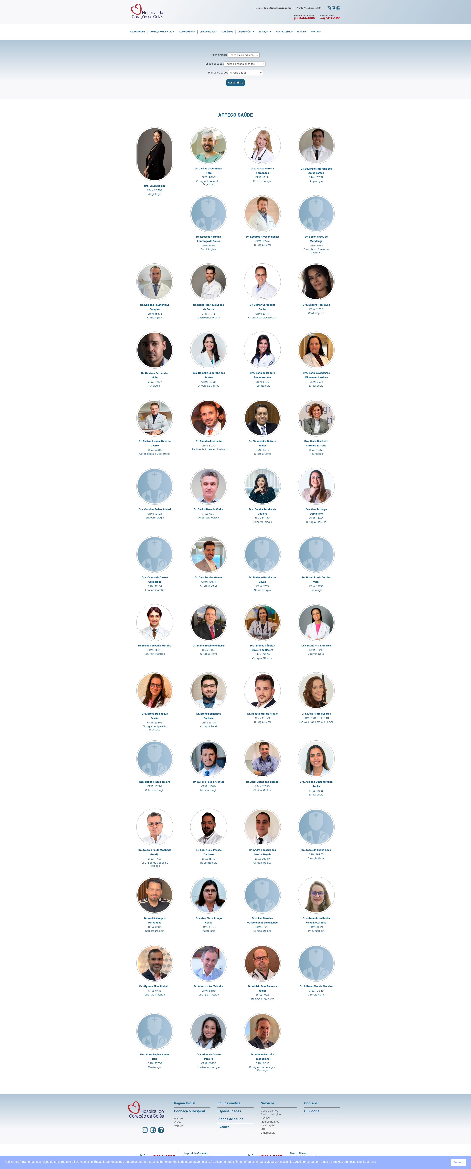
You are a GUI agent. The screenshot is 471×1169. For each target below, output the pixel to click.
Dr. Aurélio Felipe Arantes (208, 782)
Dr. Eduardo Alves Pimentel (262, 237)
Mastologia (208, 931)
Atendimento (220, 55)
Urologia (155, 386)
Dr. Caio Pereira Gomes (208, 577)
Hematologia (262, 386)
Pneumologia (316, 931)
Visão (177, 1122)
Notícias (302, 32)
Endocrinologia (262, 181)
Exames (223, 1127)
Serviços (264, 32)
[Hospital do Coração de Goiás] (147, 18)
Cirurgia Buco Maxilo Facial (316, 722)
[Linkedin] (338, 9)
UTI (263, 1129)
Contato (316, 32)
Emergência (268, 1133)
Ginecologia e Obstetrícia (154, 454)
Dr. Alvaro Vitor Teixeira (208, 986)
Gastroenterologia (209, 317)
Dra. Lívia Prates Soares (316, 714)
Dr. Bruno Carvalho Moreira (154, 645)
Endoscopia (316, 386)
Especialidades (208, 32)
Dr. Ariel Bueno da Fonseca (262, 782)
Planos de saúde (218, 72)
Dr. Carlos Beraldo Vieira (208, 509)
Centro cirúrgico (271, 1114)
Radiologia (316, 590)
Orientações (245, 32)
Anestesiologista (208, 517)
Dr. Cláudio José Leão (209, 441)
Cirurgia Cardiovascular (262, 317)
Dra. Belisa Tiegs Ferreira (154, 782)
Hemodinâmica (270, 1122)
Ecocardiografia (154, 590)
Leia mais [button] (369, 1161)
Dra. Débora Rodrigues (316, 305)
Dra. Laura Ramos (154, 186)
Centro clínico (269, 1111)
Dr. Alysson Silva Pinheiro (154, 986)
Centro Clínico (284, 32)
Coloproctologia (262, 522)
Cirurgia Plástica (316, 522)
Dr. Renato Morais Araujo (262, 714)
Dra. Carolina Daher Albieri (155, 509)
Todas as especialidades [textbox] (240, 64)
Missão (178, 1118)
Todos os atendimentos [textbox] (243, 55)
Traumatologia (208, 790)
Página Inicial (137, 32)
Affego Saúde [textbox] (238, 73)
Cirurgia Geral (262, 245)
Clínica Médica (262, 790)
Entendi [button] (458, 1162)
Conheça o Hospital (161, 32)
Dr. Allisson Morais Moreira (316, 986)
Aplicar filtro (235, 82)
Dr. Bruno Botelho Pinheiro (208, 645)
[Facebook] (333, 9)
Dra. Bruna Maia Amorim (316, 645)
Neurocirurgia (262, 590)
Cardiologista (209, 249)
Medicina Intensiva (262, 999)
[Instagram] (329, 9)
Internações (268, 1125)
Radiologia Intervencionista (209, 449)
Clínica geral (154, 317)
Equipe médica (187, 32)
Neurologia (316, 454)
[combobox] (244, 55)
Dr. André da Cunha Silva (316, 850)
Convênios (227, 32)
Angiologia (154, 194)
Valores (178, 1126)
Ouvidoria (311, 1111)
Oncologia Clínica (208, 386)
